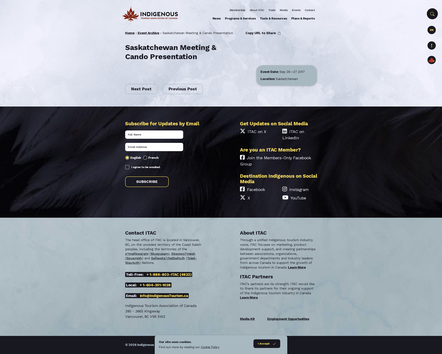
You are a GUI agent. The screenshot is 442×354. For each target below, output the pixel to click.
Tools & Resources (273, 18)
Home (129, 33)
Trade (272, 10)
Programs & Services (240, 18)
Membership (238, 10)
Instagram (299, 189)
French (153, 157)
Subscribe (147, 181)
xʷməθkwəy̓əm (136, 254)
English (135, 157)
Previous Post (183, 89)
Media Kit (247, 319)
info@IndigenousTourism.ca (164, 296)
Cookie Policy (210, 347)
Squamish (134, 258)
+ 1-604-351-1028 (155, 285)
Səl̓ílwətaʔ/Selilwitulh (168, 258)
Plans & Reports (303, 18)
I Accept (264, 343)
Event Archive (148, 33)
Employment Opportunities (288, 319)
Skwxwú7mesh (183, 254)
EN (432, 30)
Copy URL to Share (261, 33)
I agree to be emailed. (145, 167)
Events (296, 10)
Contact (310, 10)
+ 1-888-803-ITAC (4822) (169, 274)
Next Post (141, 89)
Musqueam (159, 254)
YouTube (298, 198)
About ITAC (257, 10)
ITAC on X (257, 131)
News (217, 18)
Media (284, 10)
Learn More (297, 267)
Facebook (256, 189)
